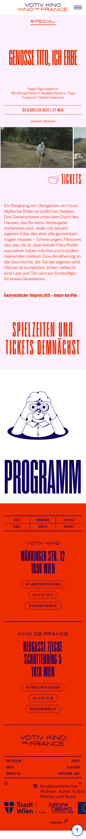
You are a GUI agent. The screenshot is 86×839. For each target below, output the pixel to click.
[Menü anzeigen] (76, 7)
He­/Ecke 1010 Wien (42, 659)
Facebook (80, 783)
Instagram (6, 783)
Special (42, 21)
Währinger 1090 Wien (43, 562)
